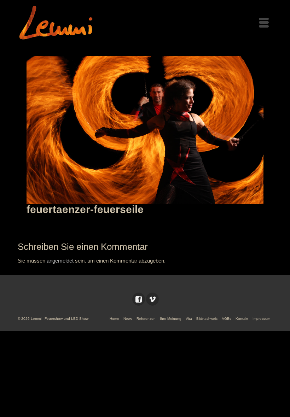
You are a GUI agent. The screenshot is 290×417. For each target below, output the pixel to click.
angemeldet (60, 261)
